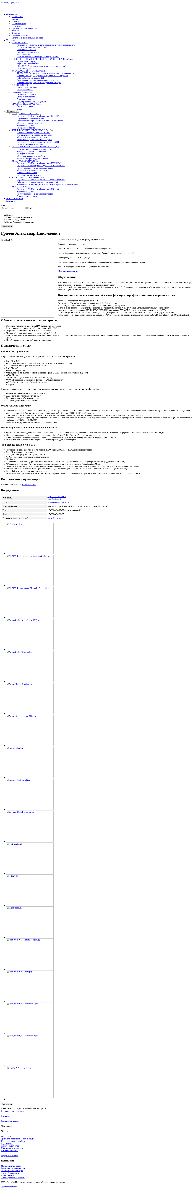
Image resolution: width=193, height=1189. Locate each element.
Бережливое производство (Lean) (31, 47)
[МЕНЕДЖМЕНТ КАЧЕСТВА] (39, 114)
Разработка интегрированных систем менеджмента (40, 121)
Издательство (7, 1143)
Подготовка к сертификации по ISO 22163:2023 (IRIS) (41, 180)
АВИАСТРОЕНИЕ (20, 187)
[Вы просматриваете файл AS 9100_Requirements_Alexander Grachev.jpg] (30, 617)
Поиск (4, 205)
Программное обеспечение (29, 175)
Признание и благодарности (24, 28)
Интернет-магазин (14, 198)
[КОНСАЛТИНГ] (27, 43)
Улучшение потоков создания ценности (34, 135)
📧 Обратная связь (9, 1187)
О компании (11, 14)
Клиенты (16, 33)
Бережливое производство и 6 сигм (33, 158)
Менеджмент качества (11, 1166)
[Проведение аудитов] (31, 92)
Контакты (10, 201)
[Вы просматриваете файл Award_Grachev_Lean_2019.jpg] (30, 745)
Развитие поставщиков (27, 172)
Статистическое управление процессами (35, 149)
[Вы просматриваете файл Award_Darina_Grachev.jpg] (30, 713)
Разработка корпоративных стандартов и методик (39, 82)
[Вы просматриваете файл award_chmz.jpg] (30, 937)
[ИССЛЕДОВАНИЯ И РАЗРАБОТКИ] (46, 71)
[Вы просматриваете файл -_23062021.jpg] (30, 553)
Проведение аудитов (21, 92)
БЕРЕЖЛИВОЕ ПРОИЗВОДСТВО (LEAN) (31, 130)
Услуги (9, 40)
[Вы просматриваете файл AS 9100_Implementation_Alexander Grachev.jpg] (30, 585)
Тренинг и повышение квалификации (18, 1139)
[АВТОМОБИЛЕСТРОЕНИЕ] (39, 161)
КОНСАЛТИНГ (19, 42)
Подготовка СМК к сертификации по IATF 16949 (39, 163)
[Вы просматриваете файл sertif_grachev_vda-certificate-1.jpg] (30, 1033)
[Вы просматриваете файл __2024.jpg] (30, 905)
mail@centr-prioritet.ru (59, 502)
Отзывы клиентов (20, 35)
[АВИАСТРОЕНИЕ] (30, 187)
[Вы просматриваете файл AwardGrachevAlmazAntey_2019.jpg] (30, 649)
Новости (15, 21)
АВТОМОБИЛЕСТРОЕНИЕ (25, 161)
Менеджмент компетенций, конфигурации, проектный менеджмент (47, 184)
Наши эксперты (19, 24)
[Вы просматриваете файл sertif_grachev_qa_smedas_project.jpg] (30, 969)
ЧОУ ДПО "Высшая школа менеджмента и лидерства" (41, 66)
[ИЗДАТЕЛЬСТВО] (29, 85)
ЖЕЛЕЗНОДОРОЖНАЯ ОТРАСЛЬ (28, 177)
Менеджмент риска (25, 125)
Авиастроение (23, 54)
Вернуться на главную (9, 1156)
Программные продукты (12, 1148)
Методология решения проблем (31, 156)
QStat (19, 108)
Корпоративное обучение (28, 64)
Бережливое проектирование (30, 144)
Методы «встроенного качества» (31, 151)
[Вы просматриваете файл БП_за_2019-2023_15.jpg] (30, 1097)
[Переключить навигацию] (2, 10)
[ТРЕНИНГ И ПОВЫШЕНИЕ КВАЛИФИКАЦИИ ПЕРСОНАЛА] (72, 59)
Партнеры (16, 26)
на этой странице (55, 518)
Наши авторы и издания (27, 87)
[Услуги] (14, 40)
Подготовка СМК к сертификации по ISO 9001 (38, 116)
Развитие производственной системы (33, 132)
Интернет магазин (25, 90)
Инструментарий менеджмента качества (35, 168)
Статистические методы (12, 1170)
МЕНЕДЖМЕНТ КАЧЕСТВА (25, 114)
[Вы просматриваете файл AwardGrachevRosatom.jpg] (30, 681)
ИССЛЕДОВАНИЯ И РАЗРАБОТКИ (28, 71)
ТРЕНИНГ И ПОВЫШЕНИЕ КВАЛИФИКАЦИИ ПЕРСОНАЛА (41, 59)
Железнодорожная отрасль (28, 52)
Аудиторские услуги (10, 1146)
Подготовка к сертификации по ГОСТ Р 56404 (38, 142)
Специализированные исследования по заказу (37, 80)
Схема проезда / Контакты (13, 1111)
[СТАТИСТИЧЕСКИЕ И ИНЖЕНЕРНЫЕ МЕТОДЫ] (60, 147)
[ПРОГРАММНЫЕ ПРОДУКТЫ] (41, 104)
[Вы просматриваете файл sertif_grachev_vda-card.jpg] (30, 1001)
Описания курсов (25, 68)
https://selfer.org (54, 499)
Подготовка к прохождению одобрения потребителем (41, 165)
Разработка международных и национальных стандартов (42, 75)
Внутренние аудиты (26, 97)
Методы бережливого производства (33, 137)
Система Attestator (25, 106)
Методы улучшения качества (30, 123)
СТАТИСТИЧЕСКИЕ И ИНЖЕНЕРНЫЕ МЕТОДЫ (35, 147)
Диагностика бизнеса (26, 94)
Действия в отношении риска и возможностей (37, 182)
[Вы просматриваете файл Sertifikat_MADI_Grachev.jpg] (30, 841)
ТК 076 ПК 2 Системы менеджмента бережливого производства (46, 73)
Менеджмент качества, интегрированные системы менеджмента (46, 45)
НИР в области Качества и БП (30, 78)
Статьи (15, 19)
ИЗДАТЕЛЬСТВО (20, 85)
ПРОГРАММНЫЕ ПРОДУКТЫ (26, 104)
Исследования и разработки (13, 1141)
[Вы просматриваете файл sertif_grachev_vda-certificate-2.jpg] (30, 1065)
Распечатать (7, 227)
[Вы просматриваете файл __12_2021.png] (30, 873)
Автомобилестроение (26, 49)
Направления (12, 111)
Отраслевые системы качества (30, 118)
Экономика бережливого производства (34, 139)
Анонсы (15, 31)
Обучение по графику (26, 61)
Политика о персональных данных (27, 38)
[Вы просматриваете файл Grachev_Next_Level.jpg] (30, 809)
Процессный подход (26, 128)
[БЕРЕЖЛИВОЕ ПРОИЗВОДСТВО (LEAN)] (52, 130)
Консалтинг (6, 1136)
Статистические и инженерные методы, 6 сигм (38, 57)
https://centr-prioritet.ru (57, 496)
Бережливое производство (13, 1168)
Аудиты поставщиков (26, 99)
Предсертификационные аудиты (31, 101)
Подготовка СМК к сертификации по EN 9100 (38, 189)
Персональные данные (10, 1121)
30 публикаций (29, 484)
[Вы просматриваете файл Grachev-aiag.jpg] (30, 777)
